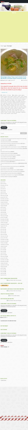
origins (12, 107)
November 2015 (4, 220)
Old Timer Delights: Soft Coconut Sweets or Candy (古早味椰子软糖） (14, 146)
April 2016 (2, 212)
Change (25, 96)
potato (24, 107)
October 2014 (3, 242)
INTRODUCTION (16, 103)
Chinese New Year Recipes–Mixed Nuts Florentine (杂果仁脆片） (13, 143)
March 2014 (3, 254)
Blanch (5, 96)
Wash (5, 113)
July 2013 (2, 268)
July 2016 (2, 207)
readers (19, 108)
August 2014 (3, 246)
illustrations (23, 101)
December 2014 (4, 239)
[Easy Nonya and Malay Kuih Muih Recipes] (14, 290)
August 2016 (3, 205)
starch (13, 110)
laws (1, 104)
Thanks (6, 112)
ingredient (5, 103)
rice (6, 109)
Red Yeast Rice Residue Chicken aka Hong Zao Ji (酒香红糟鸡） (13, 166)
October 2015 (3, 222)
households (18, 101)
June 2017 (2, 188)
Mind (5, 105)
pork (17, 107)
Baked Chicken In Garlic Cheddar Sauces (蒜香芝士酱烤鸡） (12, 169)
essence (19, 99)
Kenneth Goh (12, 80)
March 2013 (3, 275)
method (2, 105)
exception (24, 99)
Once (18, 105)
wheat (12, 113)
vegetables (23, 112)
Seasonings (17, 109)
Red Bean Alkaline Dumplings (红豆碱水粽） (9, 176)
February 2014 (3, 256)
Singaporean (3, 110)
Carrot (22, 96)
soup (7, 110)
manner (12, 104)
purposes (16, 108)
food (16, 100)
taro (23, 110)
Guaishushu (9, 101)
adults (19, 95)
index (2, 103)
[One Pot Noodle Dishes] (14, 295)
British (12, 96)
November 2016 (4, 200)
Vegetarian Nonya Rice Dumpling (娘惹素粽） (9, 153)
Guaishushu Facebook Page (8, 321)
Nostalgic (12, 105)
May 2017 (2, 190)
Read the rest (4, 92)
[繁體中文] (2, 345)
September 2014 (4, 244)
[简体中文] (1, 345)
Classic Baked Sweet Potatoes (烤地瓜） (8, 156)
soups (10, 110)
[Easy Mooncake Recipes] (14, 300)
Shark (21, 109)
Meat (16, 104)
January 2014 (3, 258)
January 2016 (3, 217)
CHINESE (5, 97)
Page (15, 107)
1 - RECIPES (4, 95)
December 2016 (4, 198)
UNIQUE (13, 112)
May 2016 (2, 210)
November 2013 (4, 261)
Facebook (7, 100)
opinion (2, 107)
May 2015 (2, 231)
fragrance (20, 100)
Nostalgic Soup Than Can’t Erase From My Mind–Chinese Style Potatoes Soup (13, 77)
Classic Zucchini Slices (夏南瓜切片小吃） (8, 145)
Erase (16, 99)
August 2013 (3, 266)
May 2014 (2, 251)
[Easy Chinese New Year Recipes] (14, 280)
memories (22, 104)
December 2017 (4, 185)
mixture (8, 105)
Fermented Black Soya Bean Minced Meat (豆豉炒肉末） (11, 173)
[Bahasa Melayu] (3, 345)
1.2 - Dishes (9, 95)
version (2, 113)
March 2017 (3, 193)
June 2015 (2, 229)
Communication (16, 97)
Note (15, 105)
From (23, 100)
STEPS (16, 110)
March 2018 (3, 183)
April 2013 (2, 273)
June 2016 (2, 209)
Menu (14, 13)
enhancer (12, 99)
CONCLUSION (22, 97)
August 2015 (3, 225)
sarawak (9, 109)
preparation (7, 108)
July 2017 (2, 187)
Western (8, 113)
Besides (2, 96)
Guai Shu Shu (15, 6)
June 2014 (2, 249)
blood (9, 96)
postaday (21, 107)
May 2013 (2, 271)
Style (21, 110)
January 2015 (3, 237)
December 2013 (4, 259)
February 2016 (3, 215)
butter (19, 96)
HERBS (13, 101)
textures (2, 112)
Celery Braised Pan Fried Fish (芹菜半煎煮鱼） (9, 141)
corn (26, 97)
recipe (23, 108)
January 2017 (3, 197)
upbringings (18, 112)
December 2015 (4, 219)
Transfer (10, 112)
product (11, 108)
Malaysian (8, 104)
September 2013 (4, 264)
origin (9, 107)
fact (10, 100)
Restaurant (3, 109)
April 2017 (2, 192)
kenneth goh (22, 103)
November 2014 (4, 241)
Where (15, 113)
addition (16, 95)
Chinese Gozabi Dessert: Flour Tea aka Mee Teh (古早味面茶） (13, 171)
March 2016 (3, 214)
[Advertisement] (14, 28)
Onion (21, 105)
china (2, 97)
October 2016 (3, 202)
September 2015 (4, 224)
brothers (15, 96)
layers (4, 104)
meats (18, 104)
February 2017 (3, 195)
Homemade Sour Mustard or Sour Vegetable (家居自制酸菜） (13, 174)
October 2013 (3, 263)
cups (6, 99)
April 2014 (2, 253)
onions (24, 105)
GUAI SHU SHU (3, 101)
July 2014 (2, 248)
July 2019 (2, 181)
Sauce (13, 109)
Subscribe (4, 127)
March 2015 (3, 234)
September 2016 (4, 203)
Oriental (5, 107)
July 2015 (2, 227)
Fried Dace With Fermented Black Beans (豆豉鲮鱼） (11, 155)
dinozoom (24, 417)
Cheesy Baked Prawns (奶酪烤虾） (7, 168)
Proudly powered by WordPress (8, 417)
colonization (9, 97)
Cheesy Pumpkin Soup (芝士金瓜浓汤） (8, 158)
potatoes (2, 108)
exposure (2, 100)
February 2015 (3, 236)
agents (22, 95)
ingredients (10, 103)
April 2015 (2, 232)
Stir (18, 110)
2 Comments (24, 80)
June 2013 (2, 270)
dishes (8, 99)
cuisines (2, 99)
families (13, 100)
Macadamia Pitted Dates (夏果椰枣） (8, 151)
